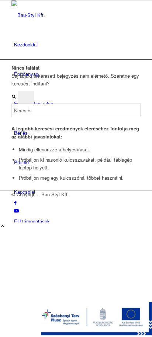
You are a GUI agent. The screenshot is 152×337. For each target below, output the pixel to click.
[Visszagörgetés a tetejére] (2, 226)
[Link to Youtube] (16, 210)
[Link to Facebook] (15, 202)
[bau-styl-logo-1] (66, 14)
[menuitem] (77, 44)
